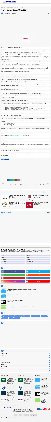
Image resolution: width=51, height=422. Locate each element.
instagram (14, 281)
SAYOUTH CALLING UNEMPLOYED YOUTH (15, 300)
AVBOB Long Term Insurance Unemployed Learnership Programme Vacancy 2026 (11, 380)
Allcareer (9, 417)
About (20, 415)
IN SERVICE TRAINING (36, 316)
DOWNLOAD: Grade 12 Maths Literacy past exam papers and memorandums (21, 294)
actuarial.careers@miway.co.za (24, 133)
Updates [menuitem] (28, 263)
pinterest (14, 278)
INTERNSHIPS (44, 316)
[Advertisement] (25, 23)
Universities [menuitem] (4, 261)
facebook (14, 271)
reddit (38, 274)
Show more (46, 192)
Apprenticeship (5, 316)
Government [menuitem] (4, 259)
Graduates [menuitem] (28, 259)
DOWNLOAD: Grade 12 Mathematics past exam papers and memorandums (21, 289)
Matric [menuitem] (28, 257)
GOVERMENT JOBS (20, 316)
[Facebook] (8, 180)
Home (2, 7)
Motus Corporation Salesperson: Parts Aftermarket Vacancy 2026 (11, 393)
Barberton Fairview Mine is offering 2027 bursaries (17, 196)
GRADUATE (28, 316)
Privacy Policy (34, 415)
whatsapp (14, 274)
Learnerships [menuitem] (4, 263)
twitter (38, 271)
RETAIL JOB (17, 318)
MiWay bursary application (13, 135)
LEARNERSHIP (5, 318)
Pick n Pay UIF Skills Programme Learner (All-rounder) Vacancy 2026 (11, 399)
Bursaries (6, 7)
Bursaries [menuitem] (28, 255)
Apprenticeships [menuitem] (30, 261)
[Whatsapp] (13, 180)
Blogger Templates (22, 420)
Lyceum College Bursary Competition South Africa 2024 (40, 203)
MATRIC (11, 318)
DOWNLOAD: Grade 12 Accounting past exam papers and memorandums (21, 306)
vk (38, 278)
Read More (13, 199)
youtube (38, 281)
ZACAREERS (35, 420)
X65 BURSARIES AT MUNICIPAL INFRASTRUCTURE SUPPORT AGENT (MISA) (17, 203)
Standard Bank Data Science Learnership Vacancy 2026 (11, 386)
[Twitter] (11, 180)
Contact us (26, 415)
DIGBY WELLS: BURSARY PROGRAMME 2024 (40, 196)
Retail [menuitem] (3, 257)
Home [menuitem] (3, 255)
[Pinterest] (16, 180)
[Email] (18, 180)
